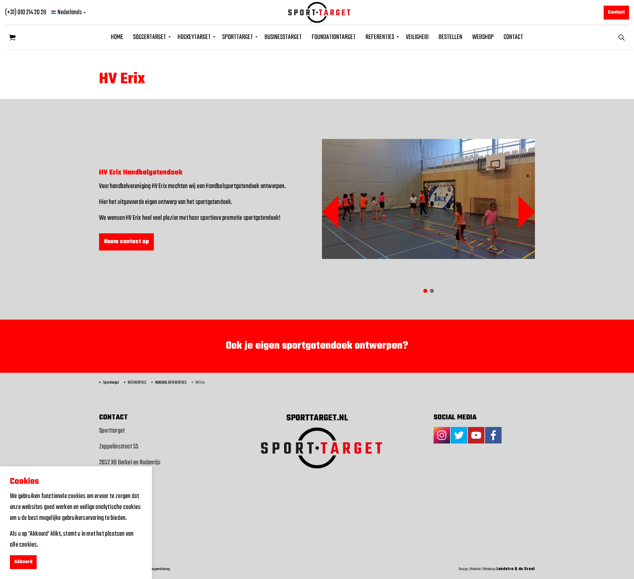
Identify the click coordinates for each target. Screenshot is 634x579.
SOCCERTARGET (149, 37)
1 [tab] (425, 291)
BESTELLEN (450, 37)
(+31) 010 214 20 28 (25, 12)
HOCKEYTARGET (194, 37)
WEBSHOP (483, 37)
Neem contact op (126, 242)
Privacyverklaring (158, 569)
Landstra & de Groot (516, 569)
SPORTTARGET (237, 37)
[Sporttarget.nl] (317, 12)
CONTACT (513, 37)
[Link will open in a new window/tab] (442, 435)
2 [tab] (432, 291)
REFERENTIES (380, 37)
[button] (12, 37)
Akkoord (23, 562)
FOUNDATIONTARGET (334, 37)
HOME (117, 37)
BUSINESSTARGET (283, 37)
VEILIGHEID (417, 37)
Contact (616, 12)
